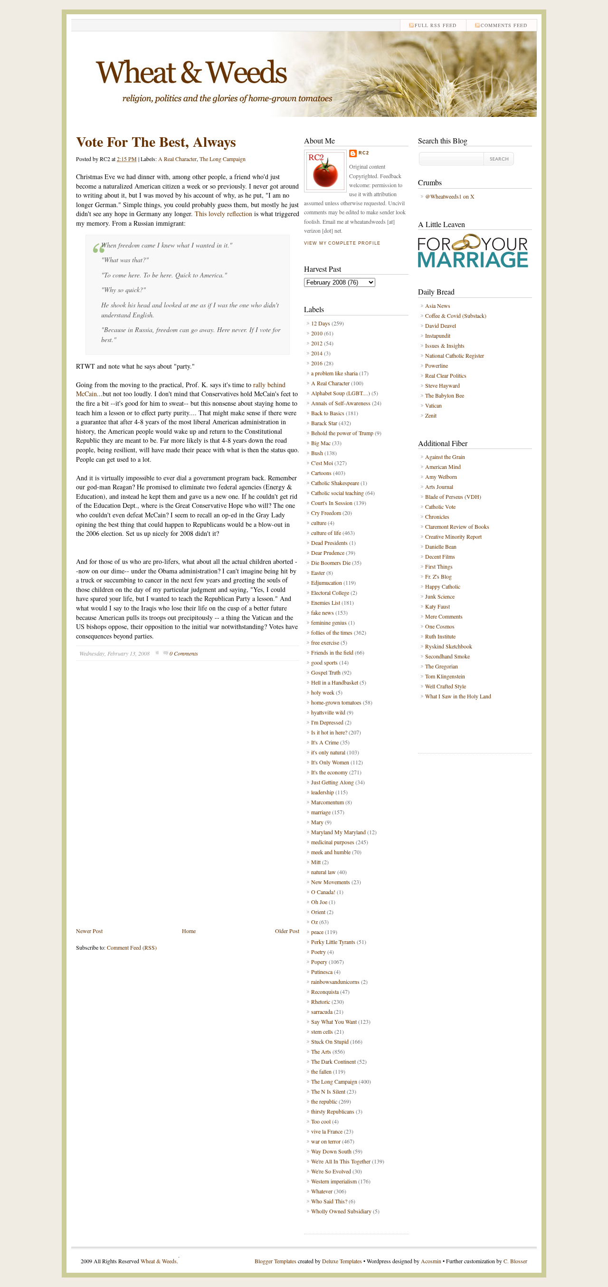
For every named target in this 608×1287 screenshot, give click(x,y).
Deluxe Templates (342, 1261)
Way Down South (331, 1151)
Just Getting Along (332, 782)
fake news (322, 612)
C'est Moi (322, 463)
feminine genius (329, 622)
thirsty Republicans (332, 1111)
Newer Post (89, 930)
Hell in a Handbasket (334, 682)
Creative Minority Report (453, 536)
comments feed (504, 25)
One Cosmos (440, 626)
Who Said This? (329, 1201)
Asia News (437, 305)
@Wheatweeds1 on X (450, 196)
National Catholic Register (454, 355)
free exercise (325, 642)
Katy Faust (437, 606)
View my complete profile (342, 243)
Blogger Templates (275, 1261)
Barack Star (324, 423)
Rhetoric (320, 1001)
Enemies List (325, 602)
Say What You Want (334, 1021)
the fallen (321, 1071)
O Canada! (323, 892)
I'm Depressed (327, 722)
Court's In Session (331, 502)
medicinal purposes (332, 842)
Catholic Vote (440, 506)
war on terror (326, 1141)
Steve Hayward (442, 385)
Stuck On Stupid (330, 1041)
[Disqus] (187, 801)
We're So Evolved (331, 1171)
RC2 (364, 153)
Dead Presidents (329, 542)
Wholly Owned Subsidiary (341, 1211)
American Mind (443, 466)
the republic (324, 1101)
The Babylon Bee (444, 395)
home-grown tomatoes (336, 702)
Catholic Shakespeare (335, 482)
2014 (317, 353)
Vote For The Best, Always (156, 141)
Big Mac (321, 443)
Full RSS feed (435, 25)
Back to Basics (327, 413)
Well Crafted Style (445, 686)
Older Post (287, 930)
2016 (317, 363)
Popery (319, 961)
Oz (314, 921)
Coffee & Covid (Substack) (455, 315)
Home (189, 930)
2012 (317, 343)
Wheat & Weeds (159, 1261)
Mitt (316, 862)
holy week (322, 692)
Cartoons (321, 473)
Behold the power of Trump (342, 433)
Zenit (431, 415)
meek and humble (331, 852)
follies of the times (331, 632)
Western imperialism (334, 1181)
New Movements (330, 882)
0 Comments (184, 653)
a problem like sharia (334, 373)
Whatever (321, 1191)
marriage (321, 812)
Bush (317, 453)
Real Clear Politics (445, 375)
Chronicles (437, 516)
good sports (324, 662)
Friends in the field (332, 652)
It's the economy (329, 772)
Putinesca (321, 971)
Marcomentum (327, 802)
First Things (439, 566)
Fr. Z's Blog (438, 576)
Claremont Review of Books (457, 526)
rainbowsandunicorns (335, 981)
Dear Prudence (327, 552)
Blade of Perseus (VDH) (453, 496)
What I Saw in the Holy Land (458, 696)
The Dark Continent (333, 1061)
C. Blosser (515, 1261)
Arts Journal (439, 486)
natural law (323, 872)
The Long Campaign (223, 158)
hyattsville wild (328, 712)
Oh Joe (319, 902)
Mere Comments (444, 616)
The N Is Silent (328, 1091)
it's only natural (328, 752)
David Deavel (440, 325)
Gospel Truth (326, 672)
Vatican (433, 405)
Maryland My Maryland (338, 832)
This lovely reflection (223, 213)
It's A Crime (325, 742)
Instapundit (437, 335)
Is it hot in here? (329, 732)
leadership (322, 792)
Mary (317, 822)
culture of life (326, 532)
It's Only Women (330, 762)
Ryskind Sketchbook (448, 646)
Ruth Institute (440, 636)
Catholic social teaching (337, 492)
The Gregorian (441, 666)
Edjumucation (326, 582)
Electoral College (330, 592)
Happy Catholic (442, 586)
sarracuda (321, 1011)
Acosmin (431, 1261)
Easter (318, 572)
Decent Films (440, 556)
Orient (318, 911)
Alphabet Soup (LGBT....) (340, 393)
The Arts (321, 1051)
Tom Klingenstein (445, 676)
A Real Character (177, 158)
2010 (317, 333)
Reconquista (325, 991)
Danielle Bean (440, 546)
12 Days (320, 323)
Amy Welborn (441, 476)
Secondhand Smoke (447, 656)
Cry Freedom (326, 512)
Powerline (436, 365)
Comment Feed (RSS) (132, 947)
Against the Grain (445, 456)
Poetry (318, 951)
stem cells (322, 1031)
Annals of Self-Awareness (340, 403)
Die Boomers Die (331, 562)
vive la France (326, 1131)
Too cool (321, 1121)
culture (318, 522)
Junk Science (440, 596)
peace (317, 931)
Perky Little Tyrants (333, 941)
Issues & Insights (445, 345)
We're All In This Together (340, 1161)
